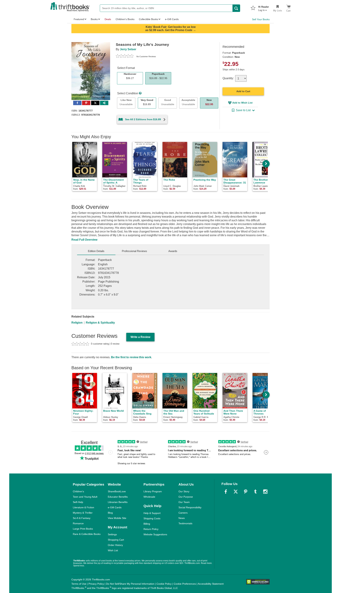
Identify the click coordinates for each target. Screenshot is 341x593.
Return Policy (151, 529)
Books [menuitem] (94, 19)
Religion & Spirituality (100, 322)
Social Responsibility (189, 507)
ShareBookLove (117, 491)
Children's (78, 491)
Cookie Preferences (185, 583)
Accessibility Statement (211, 583)
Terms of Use (78, 583)
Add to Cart (243, 91)
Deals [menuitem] (108, 19)
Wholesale (149, 496)
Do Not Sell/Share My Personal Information (130, 583)
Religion (77, 322)
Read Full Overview (84, 239)
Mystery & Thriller (83, 512)
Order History (115, 545)
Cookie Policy (164, 583)
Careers (183, 512)
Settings (112, 534)
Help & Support (152, 513)
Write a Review (140, 337)
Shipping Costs (152, 518)
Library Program (153, 491)
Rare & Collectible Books (87, 534)
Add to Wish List (242, 102)
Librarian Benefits (118, 502)
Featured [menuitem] (79, 19)
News (181, 518)
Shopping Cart (116, 539)
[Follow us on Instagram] (265, 491)
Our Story (183, 491)
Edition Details (96, 251)
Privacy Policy (96, 583)
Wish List (113, 550)
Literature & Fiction (83, 507)
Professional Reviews (134, 251)
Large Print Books (83, 528)
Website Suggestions (155, 534)
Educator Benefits (118, 496)
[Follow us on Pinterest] (245, 491)
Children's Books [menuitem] (125, 19)
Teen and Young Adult (85, 496)
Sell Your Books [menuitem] (261, 19)
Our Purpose (185, 496)
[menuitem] (263, 7)
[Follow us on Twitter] (235, 491)
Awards (172, 251)
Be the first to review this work (131, 357)
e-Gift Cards (114, 507)
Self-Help (78, 502)
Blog (110, 512)
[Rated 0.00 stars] (125, 56)
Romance (78, 523)
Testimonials (185, 523)
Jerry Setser (128, 49)
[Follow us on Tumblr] (255, 491)
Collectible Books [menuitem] (148, 19)
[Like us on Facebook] (225, 491)
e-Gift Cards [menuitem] (172, 19)
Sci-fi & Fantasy (81, 518)
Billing (147, 523)
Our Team (184, 502)
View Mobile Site (117, 518)
